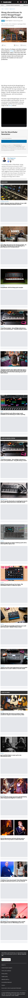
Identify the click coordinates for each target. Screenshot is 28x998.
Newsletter (24, 45)
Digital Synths (12, 8)
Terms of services (16, 145)
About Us (4, 965)
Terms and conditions (6, 970)
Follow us (17, 45)
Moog (11, 51)
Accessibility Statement (7, 982)
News (3, 20)
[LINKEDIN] (8, 161)
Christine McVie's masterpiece (13, 5)
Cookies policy (5, 976)
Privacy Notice (18, 146)
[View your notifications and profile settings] (18, 2)
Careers (3, 985)
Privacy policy (4, 973)
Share (4, 45)
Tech (2, 8)
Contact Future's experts (7, 967)
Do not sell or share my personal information (11, 988)
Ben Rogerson (10, 20)
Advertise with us (5, 979)
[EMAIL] (11, 161)
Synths (6, 8)
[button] (1, 2)
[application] (14, 117)
